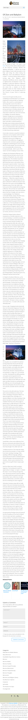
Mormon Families (7, 664)
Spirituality (5, 684)
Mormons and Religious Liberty (10, 677)
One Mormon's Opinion (8, 679)
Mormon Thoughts (7, 673)
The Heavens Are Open (8, 686)
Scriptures (5, 682)
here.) (4, 66)
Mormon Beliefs (7, 661)
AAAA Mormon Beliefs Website (18, 17)
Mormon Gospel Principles (9, 666)
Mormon (5, 659)
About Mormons (7, 654)
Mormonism (6, 675)
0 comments (6, 18)
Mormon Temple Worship (9, 670)
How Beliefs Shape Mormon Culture (11, 657)
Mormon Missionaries (8, 668)
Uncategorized (6, 689)
